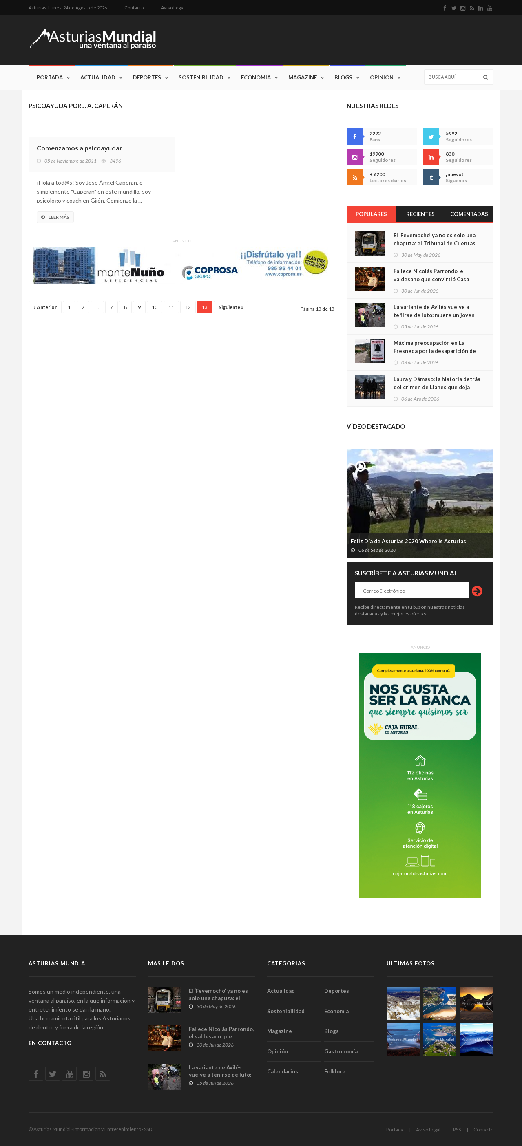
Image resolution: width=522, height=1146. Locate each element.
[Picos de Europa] (476, 1039)
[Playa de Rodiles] (439, 1003)
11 (171, 307)
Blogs (343, 77)
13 (205, 307)
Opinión (382, 77)
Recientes (420, 214)
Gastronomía (341, 1051)
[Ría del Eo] (439, 1039)
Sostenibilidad (201, 77)
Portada (50, 77)
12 (188, 307)
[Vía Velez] (403, 1039)
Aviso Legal (173, 7)
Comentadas (469, 214)
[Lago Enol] (476, 1003)
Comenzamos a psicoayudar (79, 148)
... (97, 307)
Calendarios (282, 1071)
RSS (457, 1129)
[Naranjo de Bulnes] (403, 1003)
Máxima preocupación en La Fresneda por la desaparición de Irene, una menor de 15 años (435, 350)
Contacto (134, 7)
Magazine (302, 77)
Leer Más (59, 217)
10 (154, 307)
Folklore (334, 1071)
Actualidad (97, 77)
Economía (256, 77)
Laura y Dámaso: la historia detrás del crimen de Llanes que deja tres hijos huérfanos (437, 387)
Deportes (147, 77)
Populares (371, 214)
